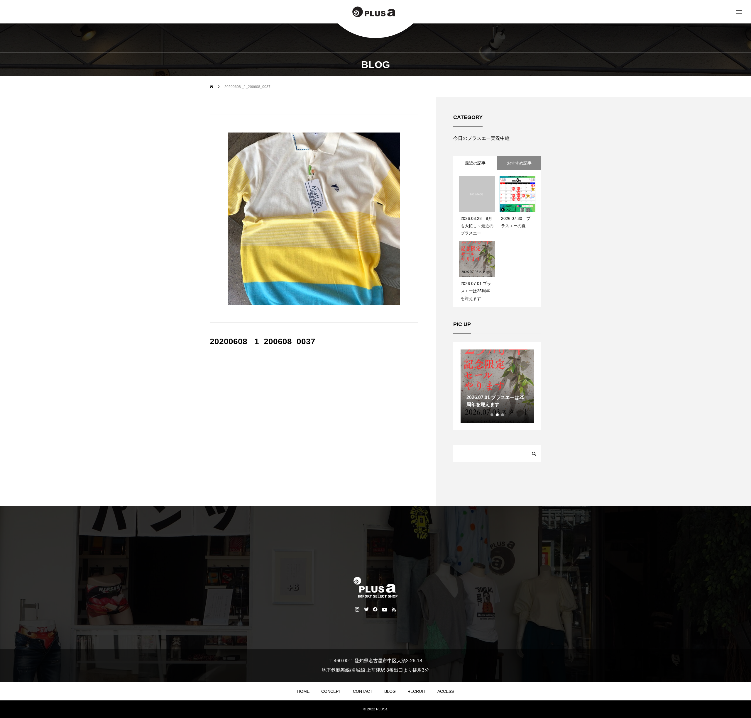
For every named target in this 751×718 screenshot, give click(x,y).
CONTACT (363, 691)
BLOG (390, 691)
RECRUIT (416, 691)
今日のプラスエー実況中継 (481, 138)
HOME (303, 691)
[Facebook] (375, 609)
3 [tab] (503, 414)
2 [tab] (497, 414)
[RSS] (394, 609)
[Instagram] (357, 609)
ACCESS (445, 691)
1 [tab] (492, 414)
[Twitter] (366, 609)
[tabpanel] (497, 386)
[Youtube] (385, 609)
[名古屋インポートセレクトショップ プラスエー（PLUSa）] (375, 12)
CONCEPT (331, 691)
